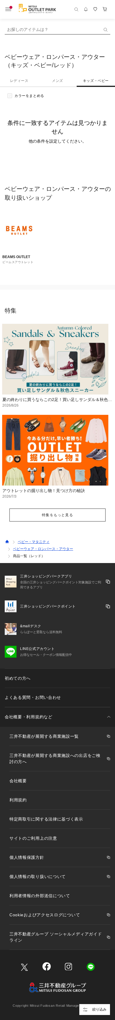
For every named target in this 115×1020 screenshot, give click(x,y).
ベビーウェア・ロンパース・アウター (43, 549)
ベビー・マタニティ (34, 542)
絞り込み (99, 1009)
